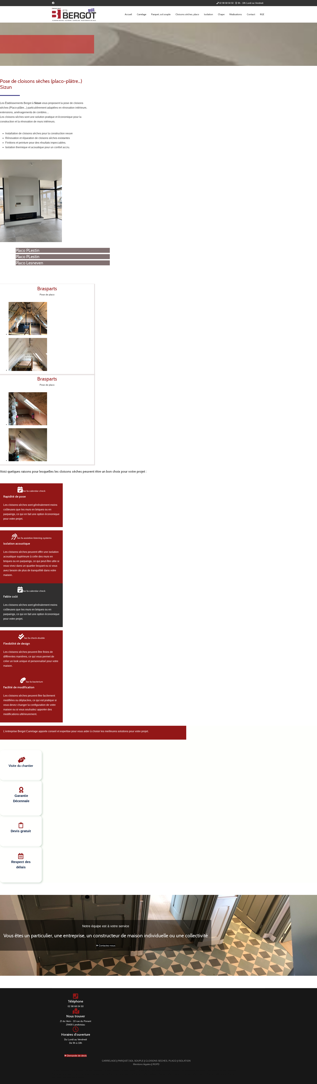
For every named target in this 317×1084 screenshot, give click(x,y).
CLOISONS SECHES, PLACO (160, 1060)
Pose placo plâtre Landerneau (170, 1074)
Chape (221, 14)
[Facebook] (53, 3)
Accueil (128, 14)
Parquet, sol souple (161, 14)
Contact (251, 14)
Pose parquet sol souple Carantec (65, 1074)
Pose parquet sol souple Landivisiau (165, 1070)
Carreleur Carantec (128, 1070)
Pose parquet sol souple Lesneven (94, 1074)
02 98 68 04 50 (226, 3)
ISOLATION (184, 1060)
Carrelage (141, 14)
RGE (262, 14)
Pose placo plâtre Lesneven (194, 1074)
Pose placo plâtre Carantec (73, 1077)
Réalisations (235, 14)
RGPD (156, 1064)
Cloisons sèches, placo (187, 14)
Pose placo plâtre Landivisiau (146, 1074)
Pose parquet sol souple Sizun (121, 1074)
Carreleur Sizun (143, 1070)
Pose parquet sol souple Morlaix (193, 1070)
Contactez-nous (106, 945)
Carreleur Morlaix (77, 1070)
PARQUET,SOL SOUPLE (130, 1060)
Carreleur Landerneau (94, 1070)
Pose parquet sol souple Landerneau (221, 1070)
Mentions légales (142, 1064)
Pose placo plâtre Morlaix (217, 1074)
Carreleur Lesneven (112, 1070)
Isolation (208, 14)
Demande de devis (76, 1055)
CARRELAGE (109, 1060)
